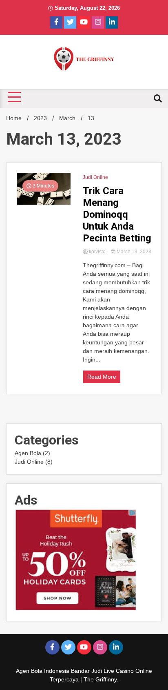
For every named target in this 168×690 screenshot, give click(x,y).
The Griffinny (100, 679)
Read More (101, 376)
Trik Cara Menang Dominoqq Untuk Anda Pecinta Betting (117, 214)
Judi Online (95, 177)
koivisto (97, 252)
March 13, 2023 (133, 252)
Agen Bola (28, 453)
